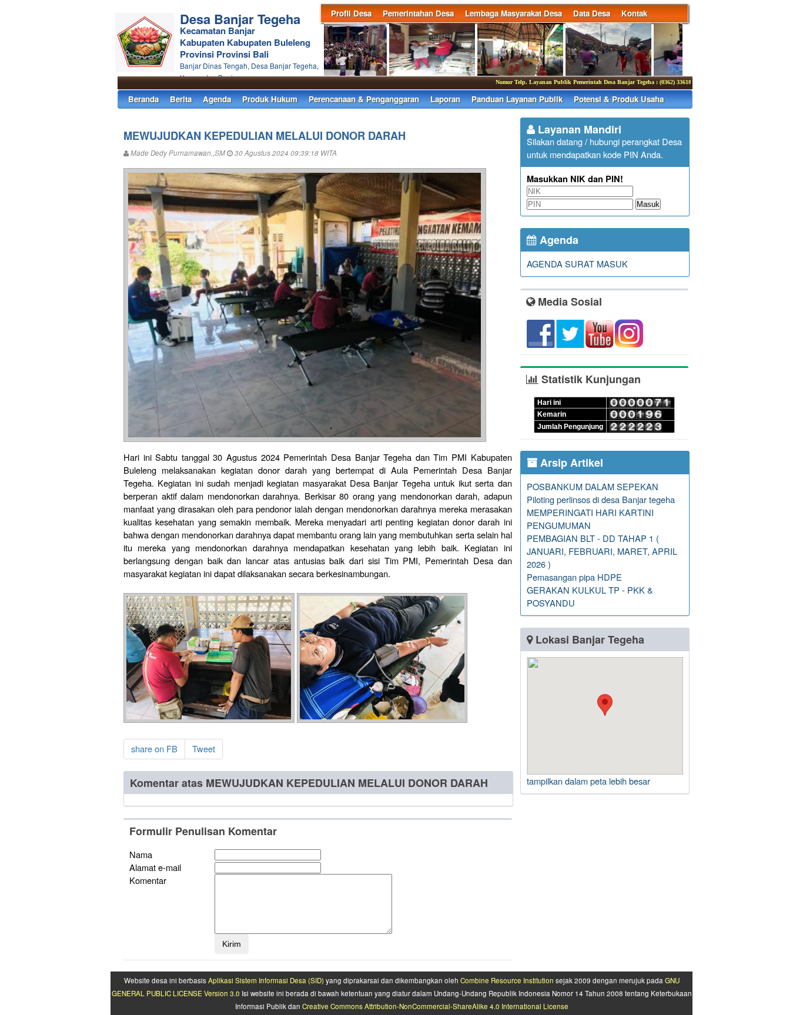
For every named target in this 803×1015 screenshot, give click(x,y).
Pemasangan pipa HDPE (574, 577)
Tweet (203, 748)
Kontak (634, 13)
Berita (181, 99)
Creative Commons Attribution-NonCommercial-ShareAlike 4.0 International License (435, 1006)
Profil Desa (351, 13)
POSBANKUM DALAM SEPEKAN (592, 486)
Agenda (217, 99)
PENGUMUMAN (559, 525)
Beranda (143, 99)
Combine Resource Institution (507, 980)
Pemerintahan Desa (418, 13)
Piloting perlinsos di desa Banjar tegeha (601, 499)
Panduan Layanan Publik (517, 99)
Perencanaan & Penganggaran (364, 99)
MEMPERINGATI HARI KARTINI (590, 512)
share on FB (154, 748)
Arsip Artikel (570, 462)
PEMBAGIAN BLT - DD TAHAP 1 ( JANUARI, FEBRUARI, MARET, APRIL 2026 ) (602, 551)
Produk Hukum (269, 99)
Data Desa (591, 13)
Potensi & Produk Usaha (619, 99)
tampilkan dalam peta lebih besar (588, 781)
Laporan (445, 99)
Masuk (648, 204)
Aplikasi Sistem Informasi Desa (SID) (266, 980)
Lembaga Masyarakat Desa (513, 13)
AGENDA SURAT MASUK (577, 263)
